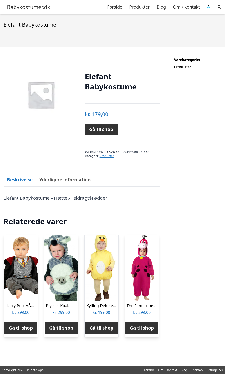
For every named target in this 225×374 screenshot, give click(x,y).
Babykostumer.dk (28, 7)
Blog (161, 7)
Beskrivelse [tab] (20, 180)
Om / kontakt (186, 7)
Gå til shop (101, 129)
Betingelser (214, 370)
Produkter (139, 7)
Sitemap (197, 370)
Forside (114, 7)
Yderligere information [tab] (65, 180)
